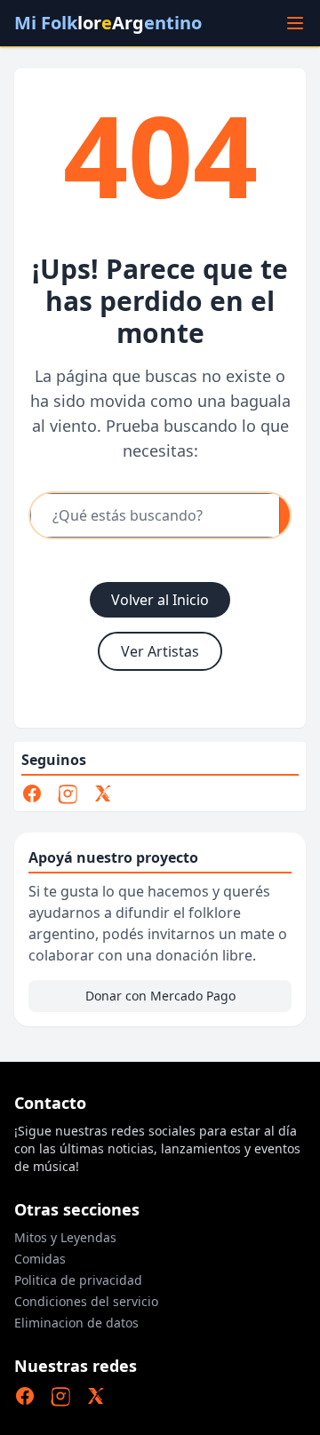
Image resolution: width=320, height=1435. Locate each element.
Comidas (40, 1258)
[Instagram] (67, 793)
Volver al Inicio (160, 600)
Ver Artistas (160, 651)
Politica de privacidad (78, 1280)
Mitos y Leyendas (65, 1237)
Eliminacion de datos (76, 1322)
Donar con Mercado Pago (160, 995)
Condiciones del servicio (86, 1301)
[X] (103, 793)
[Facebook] (32, 793)
